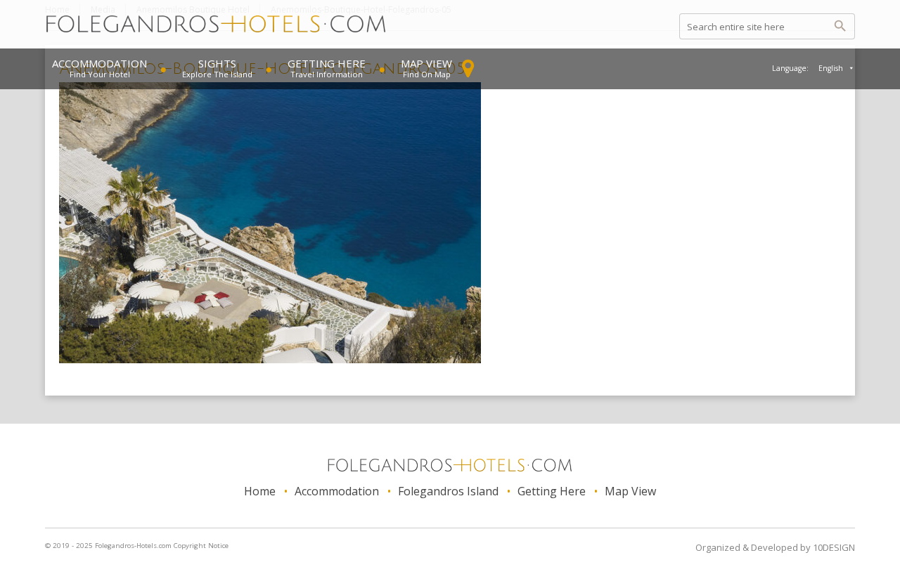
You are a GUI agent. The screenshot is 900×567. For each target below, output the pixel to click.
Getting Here (327, 63)
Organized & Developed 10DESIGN (775, 547)
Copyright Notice (201, 545)
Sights (217, 63)
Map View (426, 63)
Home (260, 491)
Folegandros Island (448, 491)
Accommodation (99, 63)
